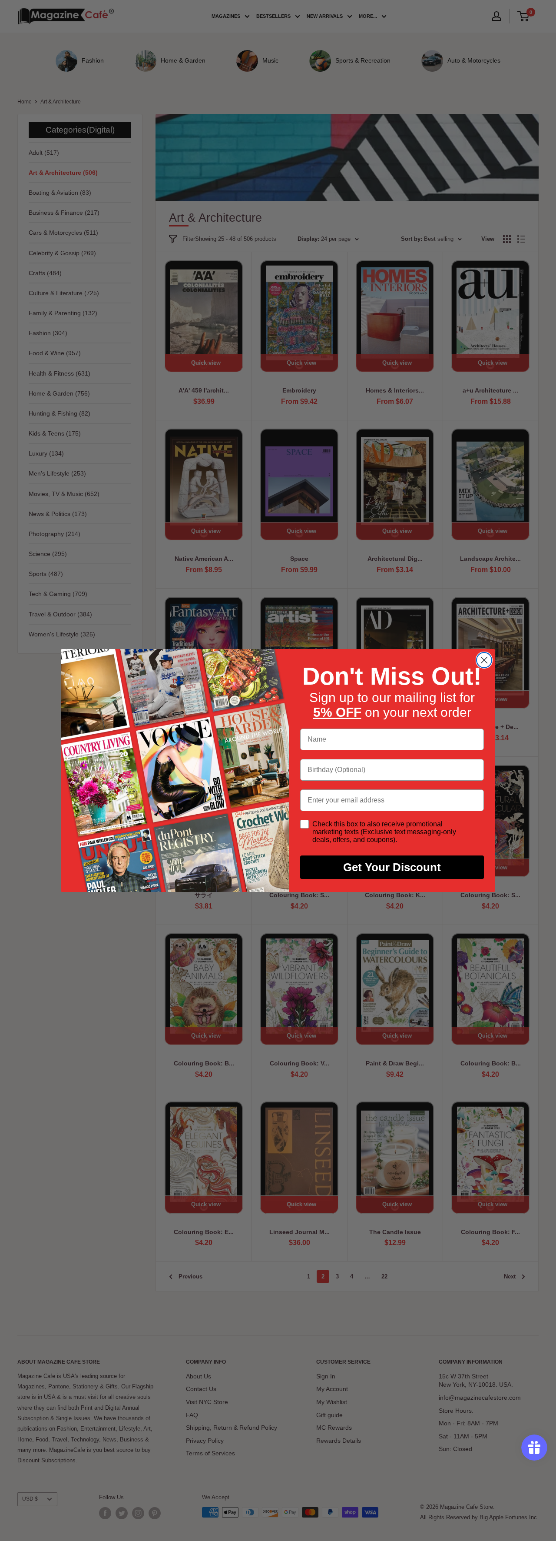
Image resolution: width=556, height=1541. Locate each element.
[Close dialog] (484, 660)
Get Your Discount (392, 867)
